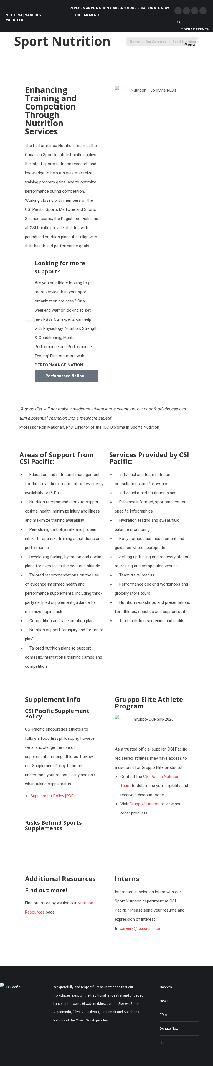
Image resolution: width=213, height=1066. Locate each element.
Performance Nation (64, 376)
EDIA (163, 1015)
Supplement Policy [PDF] (53, 795)
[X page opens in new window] (186, 10)
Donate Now (169, 1029)
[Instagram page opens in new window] (194, 10)
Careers (166, 987)
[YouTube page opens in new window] (203, 10)
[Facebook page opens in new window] (178, 10)
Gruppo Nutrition (144, 803)
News (164, 1001)
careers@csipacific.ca (140, 928)
